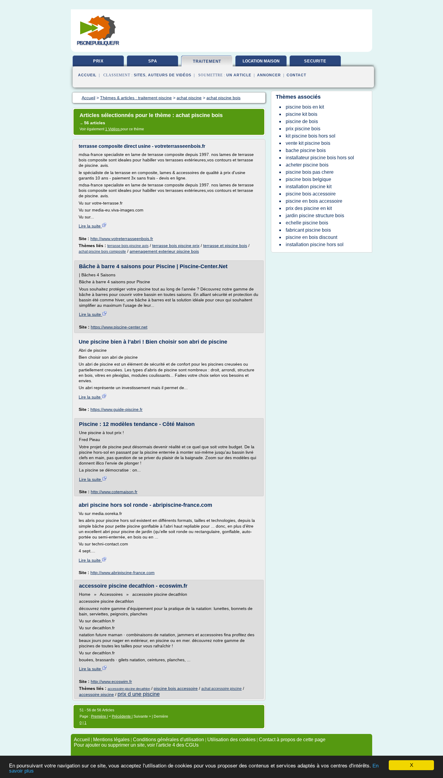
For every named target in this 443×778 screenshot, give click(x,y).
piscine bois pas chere (310, 172)
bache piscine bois (306, 150)
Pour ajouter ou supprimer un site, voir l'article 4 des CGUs (136, 745)
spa (152, 61)
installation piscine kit (308, 186)
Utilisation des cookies (231, 739)
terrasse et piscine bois (225, 245)
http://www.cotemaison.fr (114, 491)
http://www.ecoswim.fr (111, 681)
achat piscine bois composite (102, 251)
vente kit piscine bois (308, 143)
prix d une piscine (139, 694)
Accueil (87, 75)
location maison (261, 61)
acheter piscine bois (307, 164)
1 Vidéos (113, 129)
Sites (140, 75)
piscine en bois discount (311, 237)
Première (99, 716)
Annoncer (269, 75)
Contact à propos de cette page (292, 739)
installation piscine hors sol (315, 244)
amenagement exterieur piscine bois (164, 251)
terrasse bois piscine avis (128, 246)
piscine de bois (302, 121)
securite (315, 61)
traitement (207, 61)
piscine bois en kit (305, 107)
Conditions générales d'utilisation (168, 739)
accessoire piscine (96, 694)
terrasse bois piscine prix (176, 245)
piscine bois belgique (308, 179)
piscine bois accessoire (176, 688)
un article (238, 75)
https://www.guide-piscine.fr (116, 409)
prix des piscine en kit (309, 208)
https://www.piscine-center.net (119, 327)
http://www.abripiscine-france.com (122, 572)
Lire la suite (90, 226)
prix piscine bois (303, 128)
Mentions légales (111, 739)
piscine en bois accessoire (314, 201)
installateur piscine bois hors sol (320, 157)
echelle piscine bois (307, 222)
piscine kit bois (301, 114)
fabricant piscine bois (308, 230)
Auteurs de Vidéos (169, 75)
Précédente (122, 716)
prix (98, 61)
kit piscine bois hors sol (310, 135)
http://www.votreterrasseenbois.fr (121, 238)
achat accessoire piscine (221, 689)
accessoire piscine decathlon (129, 689)
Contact (296, 75)
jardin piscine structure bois (315, 215)
